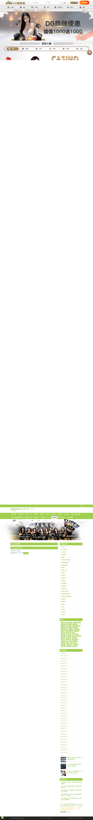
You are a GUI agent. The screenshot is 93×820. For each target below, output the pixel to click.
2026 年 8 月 (64, 653)
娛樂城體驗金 (65, 565)
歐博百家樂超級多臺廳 (17, 517)
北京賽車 (64, 554)
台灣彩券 (63, 632)
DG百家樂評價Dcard (73, 624)
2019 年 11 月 (65, 721)
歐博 (69, 804)
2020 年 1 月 (64, 715)
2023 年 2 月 (64, 689)
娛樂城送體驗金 (65, 562)
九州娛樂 (64, 805)
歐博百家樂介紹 (29, 517)
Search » (26, 553)
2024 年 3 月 (64, 676)
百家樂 (63, 609)
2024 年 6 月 (64, 668)
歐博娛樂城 (21, 514)
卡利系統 (65, 804)
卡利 (61, 804)
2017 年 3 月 (64, 742)
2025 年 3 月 (64, 655)
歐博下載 (48, 514)
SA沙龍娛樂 (64, 549)
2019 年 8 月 (64, 726)
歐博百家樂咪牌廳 (75, 514)
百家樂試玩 (63, 646)
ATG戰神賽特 (69, 622)
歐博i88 (42, 514)
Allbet (48, 517)
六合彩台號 (75, 627)
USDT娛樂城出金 (64, 627)
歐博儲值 (43, 517)
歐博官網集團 (62, 517)
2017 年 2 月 (64, 744)
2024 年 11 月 (65, 658)
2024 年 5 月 (64, 671)
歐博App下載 (28, 514)
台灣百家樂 (68, 632)
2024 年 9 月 (64, 661)
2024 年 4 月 (64, 674)
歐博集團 (60, 514)
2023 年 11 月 (65, 687)
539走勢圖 (63, 622)
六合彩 (70, 627)
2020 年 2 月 (64, 713)
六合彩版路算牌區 (65, 629)
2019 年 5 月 (64, 734)
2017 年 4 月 (64, 739)
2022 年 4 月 (64, 695)
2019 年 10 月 (65, 723)
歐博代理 (36, 514)
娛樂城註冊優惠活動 (66, 559)
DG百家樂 (79, 805)
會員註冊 (13, 514)
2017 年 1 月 (64, 747)
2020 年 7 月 (64, 700)
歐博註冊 (66, 514)
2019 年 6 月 (64, 731)
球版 (63, 606)
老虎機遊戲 (75, 646)
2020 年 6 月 (64, 702)
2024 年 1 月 (64, 681)
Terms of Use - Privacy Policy (46, 818)
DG (77, 804)
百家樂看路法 (69, 644)
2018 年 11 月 (65, 736)
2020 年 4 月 (64, 708)
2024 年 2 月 (64, 679)
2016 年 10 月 (65, 752)
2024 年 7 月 (64, 666)
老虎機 (63, 614)
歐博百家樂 (70, 517)
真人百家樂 (69, 646)
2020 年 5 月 (64, 705)
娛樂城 (63, 557)
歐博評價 (54, 517)
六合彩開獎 (77, 629)
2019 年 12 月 (65, 718)
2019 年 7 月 (64, 728)
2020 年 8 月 (64, 697)
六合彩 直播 (72, 629)
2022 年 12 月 (65, 692)
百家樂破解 (76, 644)
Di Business (76, 818)
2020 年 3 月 (64, 710)
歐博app (54, 514)
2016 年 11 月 (65, 749)
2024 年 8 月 (64, 663)
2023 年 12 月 (65, 684)
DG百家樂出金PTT (77, 622)
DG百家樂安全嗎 (64, 624)
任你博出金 (64, 552)
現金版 (63, 604)
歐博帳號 (37, 517)
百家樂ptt (64, 612)
